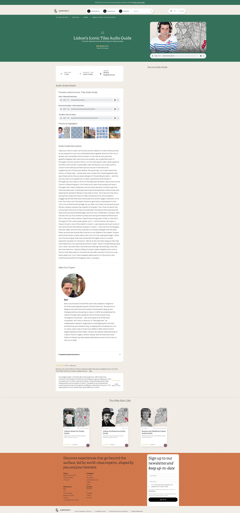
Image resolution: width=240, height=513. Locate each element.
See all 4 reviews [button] (102, 48)
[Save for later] (87, 410)
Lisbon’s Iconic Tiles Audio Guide (104, 17)
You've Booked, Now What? (71, 500)
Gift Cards (66, 480)
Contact (65, 498)
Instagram (89, 493)
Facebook (89, 489)
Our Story (89, 475)
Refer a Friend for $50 (69, 475)
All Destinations (62, 17)
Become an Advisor (68, 495)
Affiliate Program (68, 477)
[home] (62, 13)
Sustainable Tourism (92, 480)
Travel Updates (67, 493)
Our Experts (89, 477)
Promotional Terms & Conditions (118, 511)
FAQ (90, 371)
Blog (64, 489)
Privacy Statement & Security (83, 511)
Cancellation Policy (100, 511)
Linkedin (88, 495)
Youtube (88, 498)
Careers (88, 482)
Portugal (76, 17)
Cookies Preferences (137, 511)
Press (88, 484)
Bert (66, 299)
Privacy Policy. (152, 491)
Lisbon (85, 17)
